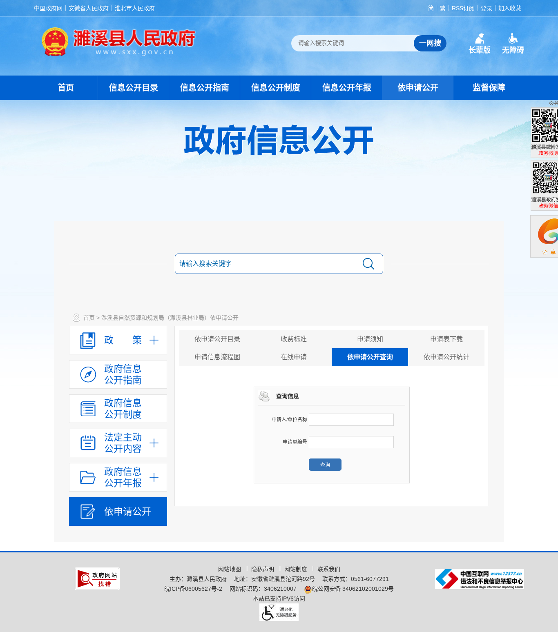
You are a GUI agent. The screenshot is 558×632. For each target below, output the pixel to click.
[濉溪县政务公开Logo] (118, 41)
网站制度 (296, 569)
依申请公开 (417, 87)
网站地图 (230, 569)
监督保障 (489, 87)
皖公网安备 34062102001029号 (353, 588)
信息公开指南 (204, 87)
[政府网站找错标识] (97, 578)
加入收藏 (509, 8)
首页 (66, 87)
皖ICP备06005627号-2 (193, 588)
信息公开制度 (275, 87)
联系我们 (328, 569)
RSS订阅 (463, 8)
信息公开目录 (133, 87)
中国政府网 (48, 8)
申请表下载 (446, 339)
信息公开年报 (346, 87)
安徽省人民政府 (89, 8)
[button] (480, 43)
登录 (486, 8)
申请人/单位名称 (289, 420)
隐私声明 (263, 569)
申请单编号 (295, 442)
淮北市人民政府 (135, 8)
